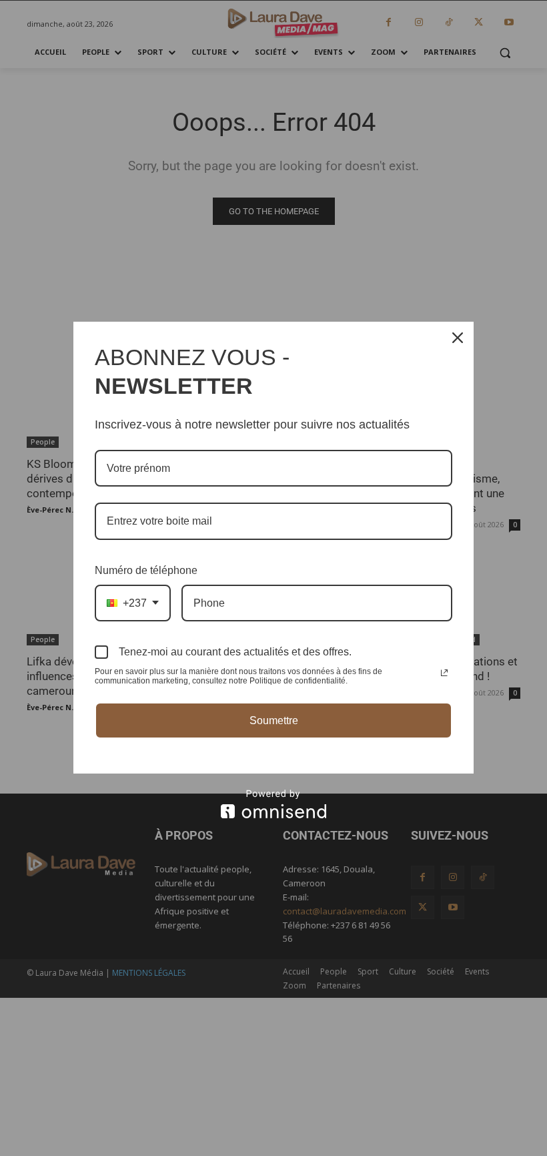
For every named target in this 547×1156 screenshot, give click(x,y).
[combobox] (133, 603)
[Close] (458, 338)
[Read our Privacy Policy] (444, 673)
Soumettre (273, 720)
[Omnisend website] (273, 804)
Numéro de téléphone (146, 570)
